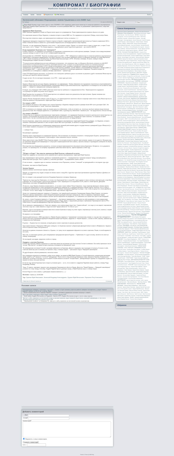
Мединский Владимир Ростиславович (142, 177)
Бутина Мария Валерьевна (127, 64)
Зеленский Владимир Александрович (55, 277)
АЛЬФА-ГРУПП (130, 43)
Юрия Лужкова (120, 295)
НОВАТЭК (139, 197)
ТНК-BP (143, 256)
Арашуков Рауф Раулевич (131, 48)
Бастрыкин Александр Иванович (130, 52)
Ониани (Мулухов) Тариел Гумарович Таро (135, 201)
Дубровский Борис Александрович (124, 106)
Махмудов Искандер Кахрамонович (125, 175)
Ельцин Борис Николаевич (129, 113)
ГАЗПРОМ (137, 81)
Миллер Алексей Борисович (138, 178)
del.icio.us (38, 281)
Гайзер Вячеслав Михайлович (131, 82)
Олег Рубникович (143, 199)
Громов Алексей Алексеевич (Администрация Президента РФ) (130, 91)
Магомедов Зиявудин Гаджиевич (124, 165)
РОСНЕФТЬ (126, 225)
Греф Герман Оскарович (142, 89)
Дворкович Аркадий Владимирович (130, 96)
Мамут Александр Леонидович (144, 168)
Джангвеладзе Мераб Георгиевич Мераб (138, 101)
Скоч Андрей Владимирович (143, 240)
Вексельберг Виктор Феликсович (138, 69)
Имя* (26, 415)
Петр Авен (138, 204)
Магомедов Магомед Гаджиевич (139, 165)
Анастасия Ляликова (135, 45)
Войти (149, 14)
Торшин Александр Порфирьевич (141, 257)
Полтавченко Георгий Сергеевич (137, 209)
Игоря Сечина (135, 124)
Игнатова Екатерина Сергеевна (142, 122)
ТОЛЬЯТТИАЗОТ (130, 257)
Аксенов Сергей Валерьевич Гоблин (132, 36)
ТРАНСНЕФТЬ (120, 261)
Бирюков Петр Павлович (127, 58)
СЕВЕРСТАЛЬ (128, 232)
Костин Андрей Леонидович (123, 149)
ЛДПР (143, 156)
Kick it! (28, 281)
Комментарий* (25, 421)
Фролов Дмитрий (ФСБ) (122, 273)
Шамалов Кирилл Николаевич (129, 287)
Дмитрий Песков (129, 103)
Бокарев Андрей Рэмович (131, 60)
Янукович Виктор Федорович (136, 299)
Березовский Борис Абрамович (142, 57)
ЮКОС (142, 292)
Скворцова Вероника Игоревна (129, 240)
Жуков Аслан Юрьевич (138, 115)
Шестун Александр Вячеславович (124, 288)
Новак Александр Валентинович (130, 197)
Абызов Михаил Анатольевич (140, 33)
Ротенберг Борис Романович (141, 227)
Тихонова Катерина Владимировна (142, 254)
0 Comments (109, 281)
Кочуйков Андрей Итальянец (136, 149)
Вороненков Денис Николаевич (124, 79)
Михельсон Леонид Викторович (137, 184)
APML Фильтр (60, 14)
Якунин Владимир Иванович (123, 299)
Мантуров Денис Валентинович (143, 170)
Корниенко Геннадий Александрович (141, 148)
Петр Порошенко (144, 204)
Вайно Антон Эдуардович (139, 64)
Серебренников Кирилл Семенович (135, 237)
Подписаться (49, 14)
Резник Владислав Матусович (141, 220)
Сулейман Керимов (145, 249)
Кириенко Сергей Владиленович (137, 132)
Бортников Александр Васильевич (124, 62)
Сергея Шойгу (143, 235)
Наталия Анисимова (126, 194)
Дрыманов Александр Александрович (141, 105)
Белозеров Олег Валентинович (124, 55)
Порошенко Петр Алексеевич (94, 277)
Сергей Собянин (140, 233)
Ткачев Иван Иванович (136, 256)
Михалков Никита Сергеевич (123, 184)
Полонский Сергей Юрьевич (123, 209)
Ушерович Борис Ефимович (137, 266)
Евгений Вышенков (131, 108)
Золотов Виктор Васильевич (134, 118)
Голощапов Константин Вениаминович (131, 88)
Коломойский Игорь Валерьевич (136, 146)
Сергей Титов (147, 233)
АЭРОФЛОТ (141, 50)
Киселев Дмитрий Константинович (142, 136)
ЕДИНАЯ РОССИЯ (137, 112)
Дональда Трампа (128, 105)
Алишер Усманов (139, 41)
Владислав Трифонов (122, 76)
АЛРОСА (124, 43)
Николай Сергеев (136, 196)
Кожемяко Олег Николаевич (123, 142)
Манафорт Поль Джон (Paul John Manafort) (126, 170)
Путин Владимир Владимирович (132, 216)
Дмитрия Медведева (146, 103)
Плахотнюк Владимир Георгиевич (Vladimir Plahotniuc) (128, 208)
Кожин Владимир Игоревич (135, 142)
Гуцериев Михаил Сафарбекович (131, 94)
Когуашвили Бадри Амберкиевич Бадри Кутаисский (136, 141)
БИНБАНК (119, 58)
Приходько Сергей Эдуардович (142, 213)
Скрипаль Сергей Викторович (123, 242)
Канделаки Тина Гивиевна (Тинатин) (139, 129)
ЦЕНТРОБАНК (121, 280)
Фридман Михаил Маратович (142, 271)
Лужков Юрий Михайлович (123, 163)
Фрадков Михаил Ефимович (138, 269)
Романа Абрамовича (142, 223)
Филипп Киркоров (128, 269)
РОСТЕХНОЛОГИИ (142, 225)
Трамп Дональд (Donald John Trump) (140, 259)
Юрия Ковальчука (146, 293)
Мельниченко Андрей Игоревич (124, 178)
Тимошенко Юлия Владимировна (132, 252)
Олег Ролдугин (135, 199)
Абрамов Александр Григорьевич (142, 31)
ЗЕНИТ (126, 118)
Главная (25, 14)
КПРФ (126, 151)
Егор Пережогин (140, 110)
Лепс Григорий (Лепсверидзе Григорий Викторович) (135, 160)
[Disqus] (67, 329)
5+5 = (25, 445)
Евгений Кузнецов (140, 108)
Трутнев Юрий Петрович (129, 261)
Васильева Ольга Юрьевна (134, 65)
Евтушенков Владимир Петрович (129, 110)
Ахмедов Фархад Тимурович (131, 50)
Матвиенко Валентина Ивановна (129, 173)
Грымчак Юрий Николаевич (34, 277)
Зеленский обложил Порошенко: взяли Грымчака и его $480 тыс (57, 20)
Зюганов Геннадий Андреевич (129, 120)
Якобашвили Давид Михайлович (141, 297)
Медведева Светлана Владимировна (125, 177)
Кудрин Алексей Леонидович (131, 153)
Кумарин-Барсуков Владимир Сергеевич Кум (134, 154)
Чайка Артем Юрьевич (132, 281)
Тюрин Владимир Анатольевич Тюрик (136, 263)
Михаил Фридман (135, 182)
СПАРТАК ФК (130, 247)
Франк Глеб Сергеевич (130, 271)
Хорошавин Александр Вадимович (130, 276)
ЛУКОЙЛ (131, 163)
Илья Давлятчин (142, 124)
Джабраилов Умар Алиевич (123, 101)
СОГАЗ (125, 247)
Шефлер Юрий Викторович (138, 288)
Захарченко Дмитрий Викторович (134, 117)
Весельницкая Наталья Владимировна (125, 70)
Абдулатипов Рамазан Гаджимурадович (125, 31)
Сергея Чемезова (135, 235)
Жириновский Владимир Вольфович (125, 115)
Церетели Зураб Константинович (133, 280)
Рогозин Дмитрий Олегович (126, 222)
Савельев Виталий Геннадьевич (124, 230)
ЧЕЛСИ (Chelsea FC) (131, 283)
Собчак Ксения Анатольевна (131, 245)
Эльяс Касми (125, 292)
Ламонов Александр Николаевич (135, 156)
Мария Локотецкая (139, 172)
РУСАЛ (132, 228)
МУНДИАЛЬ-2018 (140, 187)
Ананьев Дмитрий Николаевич (123, 45)
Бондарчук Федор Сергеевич (144, 60)
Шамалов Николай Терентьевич (143, 287)
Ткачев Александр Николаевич (124, 256)
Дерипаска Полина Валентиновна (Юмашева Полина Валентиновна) (132, 100)
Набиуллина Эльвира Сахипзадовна (129, 190)
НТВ (123, 199)
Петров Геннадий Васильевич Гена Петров (126, 206)
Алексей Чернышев (121, 41)
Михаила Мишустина (143, 182)
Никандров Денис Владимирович (139, 194)
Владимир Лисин (126, 74)
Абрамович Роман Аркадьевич (125, 33)
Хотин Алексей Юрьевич (143, 276)
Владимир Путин (134, 74)
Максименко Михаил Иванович (132, 166)
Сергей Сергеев (132, 233)
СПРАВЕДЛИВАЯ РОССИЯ (140, 247)
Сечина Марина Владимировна (130, 239)
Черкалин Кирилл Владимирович (131, 285)
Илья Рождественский (127, 125)
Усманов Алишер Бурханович (140, 264)
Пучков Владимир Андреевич (141, 218)
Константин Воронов (128, 148)
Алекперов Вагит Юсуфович (134, 38)
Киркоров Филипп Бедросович (127, 136)
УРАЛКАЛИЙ (130, 264)
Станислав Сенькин (121, 249)
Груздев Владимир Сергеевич (132, 93)
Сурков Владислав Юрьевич (133, 251)
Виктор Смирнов (138, 70)
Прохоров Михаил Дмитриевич (124, 215)
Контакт (39, 14)
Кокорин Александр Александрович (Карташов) (133, 144)
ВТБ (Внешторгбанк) (137, 79)
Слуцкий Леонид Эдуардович (137, 242)
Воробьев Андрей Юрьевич (129, 77)
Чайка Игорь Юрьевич (142, 281)
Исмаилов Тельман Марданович (139, 125)
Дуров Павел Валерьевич (138, 106)
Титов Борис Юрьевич (129, 254)
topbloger (26, 22)
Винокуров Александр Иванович (129, 72)
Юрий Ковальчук (130, 293)
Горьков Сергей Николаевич (130, 89)
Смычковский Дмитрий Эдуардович (130, 244)
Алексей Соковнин (146, 40)
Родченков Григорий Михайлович (140, 222)
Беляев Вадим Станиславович (128, 57)
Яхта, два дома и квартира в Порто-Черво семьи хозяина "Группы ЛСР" (45, 294)
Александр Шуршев (128, 40)
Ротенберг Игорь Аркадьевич (123, 228)
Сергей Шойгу (128, 235)
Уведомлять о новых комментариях (36, 439)
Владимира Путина (144, 74)
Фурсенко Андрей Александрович (135, 273)
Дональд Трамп (120, 105)
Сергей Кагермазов (142, 232)
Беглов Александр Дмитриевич (129, 53)
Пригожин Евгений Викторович (128, 213)
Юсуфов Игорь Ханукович (130, 295)
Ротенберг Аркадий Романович (125, 227)
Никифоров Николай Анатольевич (124, 196)
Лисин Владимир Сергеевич (142, 161)
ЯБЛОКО (132, 297)
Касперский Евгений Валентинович (124, 130)
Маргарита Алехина (130, 172)
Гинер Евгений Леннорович (132, 86)
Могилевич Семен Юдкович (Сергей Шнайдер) (138, 185)
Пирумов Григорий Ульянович (142, 206)
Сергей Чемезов (120, 235)
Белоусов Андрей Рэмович (137, 55)
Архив (32, 14)
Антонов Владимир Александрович (136, 46)
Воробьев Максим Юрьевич (141, 77)
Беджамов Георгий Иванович (143, 53)
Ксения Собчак (120, 153)
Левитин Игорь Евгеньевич (136, 158)
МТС (134, 187)
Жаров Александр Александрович (142, 113)
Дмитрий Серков (137, 103)
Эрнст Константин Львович (134, 292)
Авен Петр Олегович (129, 34)
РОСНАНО (119, 225)
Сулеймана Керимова (122, 251)
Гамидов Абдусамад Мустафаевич (130, 84)
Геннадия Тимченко (121, 86)
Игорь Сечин (129, 124)
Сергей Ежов (134, 232)
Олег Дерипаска (127, 199)
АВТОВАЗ (137, 34)
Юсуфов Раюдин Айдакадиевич (143, 295)
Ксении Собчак (145, 151)
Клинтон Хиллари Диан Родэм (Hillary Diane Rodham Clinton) (130, 137)
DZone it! (33, 281)
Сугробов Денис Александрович (133, 249)
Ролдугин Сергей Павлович (123, 223)
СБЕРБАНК (120, 232)
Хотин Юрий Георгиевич (122, 278)
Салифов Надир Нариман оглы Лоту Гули (141, 230)
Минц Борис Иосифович (132, 180)
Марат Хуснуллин (121, 172)
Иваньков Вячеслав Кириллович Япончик (126, 122)
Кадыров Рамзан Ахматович (132, 127)
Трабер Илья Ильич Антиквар (123, 259)
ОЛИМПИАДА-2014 (121, 201)
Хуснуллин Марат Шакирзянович (135, 278)
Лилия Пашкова (131, 161)
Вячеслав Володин (130, 81)
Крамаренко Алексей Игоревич (134, 151)
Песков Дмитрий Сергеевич (129, 204)
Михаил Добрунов (142, 180)
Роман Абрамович (134, 223)
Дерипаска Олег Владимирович (139, 98)
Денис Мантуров (126, 98)
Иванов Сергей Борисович (142, 120)
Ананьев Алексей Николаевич (140, 43)
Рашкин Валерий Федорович (128, 220)
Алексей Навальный (137, 40)
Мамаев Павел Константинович (130, 168)
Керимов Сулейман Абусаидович (140, 130)
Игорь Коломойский (121, 124)
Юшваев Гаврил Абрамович (123, 297)
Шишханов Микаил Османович (135, 290)
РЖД (118, 222)
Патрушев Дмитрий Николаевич (130, 202)
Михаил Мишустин (126, 182)
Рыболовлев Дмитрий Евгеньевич (141, 228)
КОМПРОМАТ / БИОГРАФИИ (87, 5)
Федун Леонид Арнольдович (132, 268)
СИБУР (139, 239)
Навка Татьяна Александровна (130, 192)
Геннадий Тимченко (143, 84)
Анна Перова (126, 46)
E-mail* (26, 418)
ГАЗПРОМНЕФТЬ (121, 82)
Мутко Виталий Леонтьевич (128, 189)
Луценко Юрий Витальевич (75, 277)
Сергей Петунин (125, 233)
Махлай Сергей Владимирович (143, 173)
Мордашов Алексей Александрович (125, 187)
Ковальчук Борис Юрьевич (128, 139)
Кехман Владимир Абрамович (123, 132)
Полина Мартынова (145, 208)
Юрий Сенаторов (138, 293)
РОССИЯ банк (133, 225)
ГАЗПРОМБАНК (144, 81)
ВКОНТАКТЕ (139, 72)
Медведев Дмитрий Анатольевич (141, 175)
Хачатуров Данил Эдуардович (129, 275)
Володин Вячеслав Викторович (134, 76)
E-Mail (24, 281)
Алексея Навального (130, 41)
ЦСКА (142, 280)
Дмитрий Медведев (121, 103)
